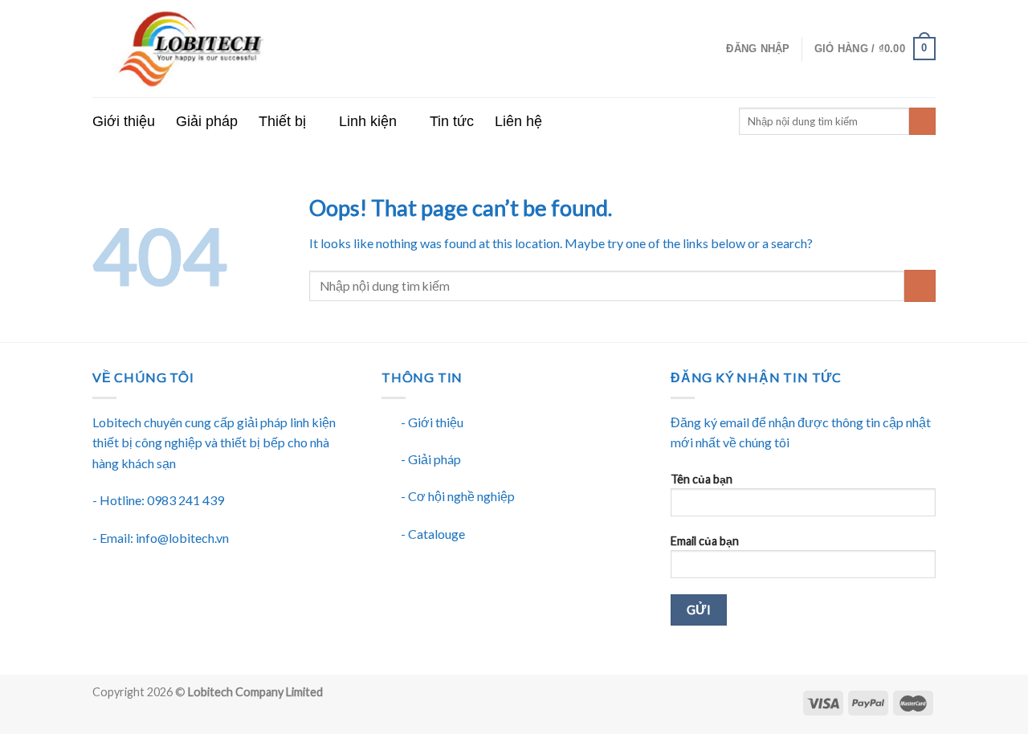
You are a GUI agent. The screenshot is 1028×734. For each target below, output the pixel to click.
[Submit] (920, 285)
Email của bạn (705, 541)
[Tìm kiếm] (922, 121)
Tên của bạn (701, 479)
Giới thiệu (123, 121)
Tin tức (452, 121)
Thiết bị (282, 121)
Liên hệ (518, 121)
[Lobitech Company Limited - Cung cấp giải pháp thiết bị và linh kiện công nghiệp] (253, 48)
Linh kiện (368, 121)
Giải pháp (207, 121)
